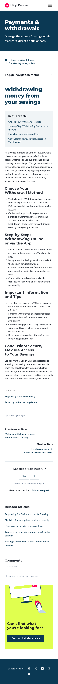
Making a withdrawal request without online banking (20, 435)
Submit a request (40, 490)
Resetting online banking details (21, 402)
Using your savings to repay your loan (24, 526)
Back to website (15, 668)
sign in (15, 576)
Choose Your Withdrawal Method (24, 121)
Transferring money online (21, 63)
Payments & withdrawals (23, 60)
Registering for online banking (20, 396)
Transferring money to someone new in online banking (37, 450)
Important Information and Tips (23, 134)
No (34, 476)
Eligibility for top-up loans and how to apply (27, 520)
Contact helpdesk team (25, 638)
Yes (24, 476)
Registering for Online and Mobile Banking (26, 514)
